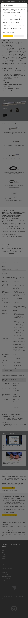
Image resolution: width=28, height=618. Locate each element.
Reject (19, 35)
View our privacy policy (9, 32)
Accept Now (8, 35)
